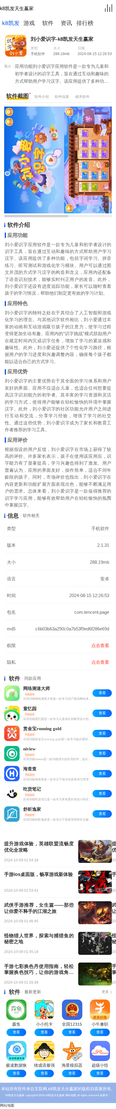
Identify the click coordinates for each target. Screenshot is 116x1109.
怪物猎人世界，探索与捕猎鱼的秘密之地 (39, 938)
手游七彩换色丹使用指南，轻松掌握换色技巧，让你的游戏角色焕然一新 (39, 970)
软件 (48, 23)
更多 (105, 992)
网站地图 (70, 1095)
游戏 (29, 23)
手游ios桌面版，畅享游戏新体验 (38, 874)
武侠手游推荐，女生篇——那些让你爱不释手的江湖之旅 (39, 908)
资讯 (66, 23)
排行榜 (84, 23)
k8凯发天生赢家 (17, 8)
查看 (16, 1032)
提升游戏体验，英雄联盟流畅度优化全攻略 (39, 846)
